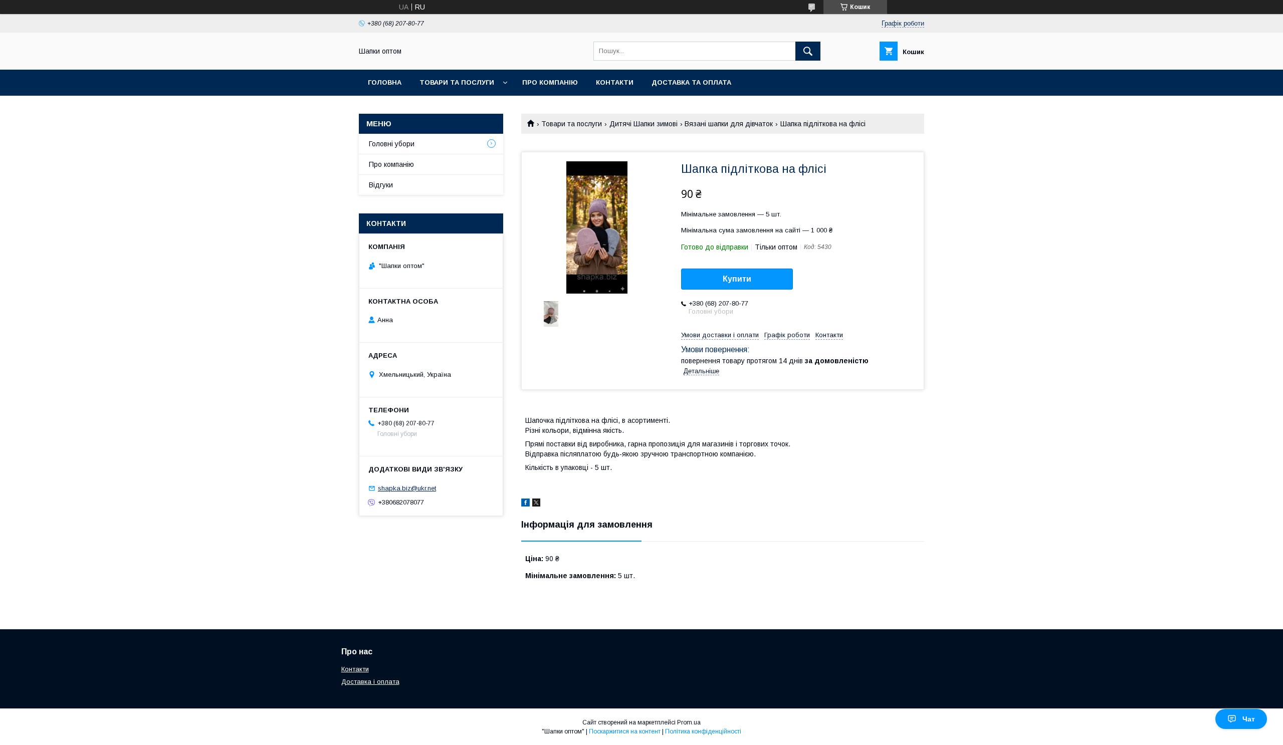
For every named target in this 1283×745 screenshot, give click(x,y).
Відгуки (381, 185)
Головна (384, 82)
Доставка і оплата (370, 681)
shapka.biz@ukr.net (407, 488)
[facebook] (525, 504)
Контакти (614, 82)
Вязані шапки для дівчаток (729, 124)
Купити (737, 279)
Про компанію (550, 82)
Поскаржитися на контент (625, 731)
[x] (536, 504)
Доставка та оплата (691, 82)
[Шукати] (807, 51)
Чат (1248, 719)
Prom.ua (689, 722)
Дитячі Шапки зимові (643, 124)
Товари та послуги (456, 82)
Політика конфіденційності (703, 731)
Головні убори (391, 144)
